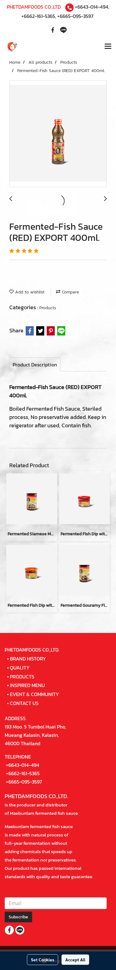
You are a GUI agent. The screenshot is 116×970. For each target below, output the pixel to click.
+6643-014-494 (91, 7)
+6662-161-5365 (38, 16)
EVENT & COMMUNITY (34, 694)
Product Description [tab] (35, 364)
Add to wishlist (29, 292)
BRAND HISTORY (28, 658)
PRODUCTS (22, 676)
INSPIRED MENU (27, 685)
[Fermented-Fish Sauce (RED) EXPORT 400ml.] (58, 134)
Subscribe (18, 917)
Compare (69, 292)
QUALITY (20, 667)
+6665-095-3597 (75, 16)
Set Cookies (42, 959)
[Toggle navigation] (108, 47)
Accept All (75, 959)
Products (47, 308)
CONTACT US (24, 703)
